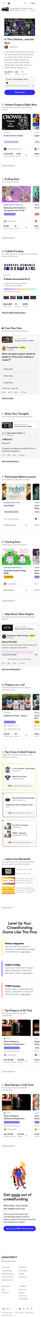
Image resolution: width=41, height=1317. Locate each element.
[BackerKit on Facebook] (27, 1309)
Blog (3, 1289)
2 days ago (10, 435)
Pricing (21, 1274)
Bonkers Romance (18, 800)
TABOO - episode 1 (19, 833)
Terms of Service (7, 1315)
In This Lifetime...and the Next (23, 768)
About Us (22, 1289)
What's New (23, 1299)
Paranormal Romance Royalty (23, 798)
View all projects (8, 165)
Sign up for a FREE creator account (19, 1229)
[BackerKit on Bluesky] (20, 1309)
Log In (33, 3)
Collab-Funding (7, 1277)
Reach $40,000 (9, 642)
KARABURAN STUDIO (20, 835)
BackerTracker (7, 1280)
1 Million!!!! (7, 439)
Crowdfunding (7, 1271)
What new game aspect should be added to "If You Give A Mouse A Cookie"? (18, 357)
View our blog (7, 907)
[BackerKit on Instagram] (31, 1309)
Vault (7, 807)
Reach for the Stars (19, 776)
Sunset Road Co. (18, 779)
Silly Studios (16, 827)
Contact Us (23, 1296)
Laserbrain (16, 771)
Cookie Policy (29, 1312)
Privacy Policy (18, 1312)
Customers (23, 1277)
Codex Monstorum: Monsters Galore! (21, 8)
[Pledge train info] (33, 86)
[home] (9, 3)
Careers (21, 1293)
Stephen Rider (14, 10)
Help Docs (5, 1293)
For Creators (23, 1271)
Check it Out (20, 92)
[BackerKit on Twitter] (23, 1309)
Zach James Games (14, 433)
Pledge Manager (8, 1274)
